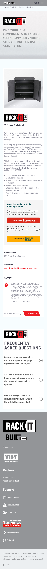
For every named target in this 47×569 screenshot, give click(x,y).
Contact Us (11, 512)
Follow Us (11, 540)
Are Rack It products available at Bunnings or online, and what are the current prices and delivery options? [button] (19, 380)
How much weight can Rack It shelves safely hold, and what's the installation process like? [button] (18, 398)
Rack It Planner (13, 497)
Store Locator (13, 532)
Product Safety (13, 504)
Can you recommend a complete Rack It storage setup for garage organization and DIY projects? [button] (18, 360)
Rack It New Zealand (11, 481)
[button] (38, 2)
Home (5, 7)
